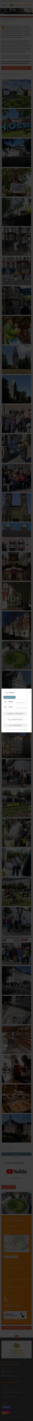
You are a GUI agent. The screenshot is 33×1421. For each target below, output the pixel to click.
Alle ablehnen (15, 725)
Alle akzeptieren (15, 719)
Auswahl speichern (15, 713)
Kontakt (7, 729)
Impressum (13, 729)
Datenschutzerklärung (22, 729)
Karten (11, 707)
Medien (11, 701)
